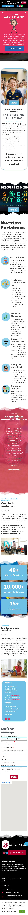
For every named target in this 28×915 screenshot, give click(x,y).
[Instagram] (20, 6)
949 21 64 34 (15, 696)
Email (3, 753)
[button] (2, 2)
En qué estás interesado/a (9, 736)
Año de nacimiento (7, 747)
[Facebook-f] (6, 719)
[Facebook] (18, 6)
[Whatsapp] (22, 6)
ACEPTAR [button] (22, 911)
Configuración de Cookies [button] (9, 911)
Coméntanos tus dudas (8, 765)
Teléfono (4, 759)
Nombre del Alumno (7, 742)
